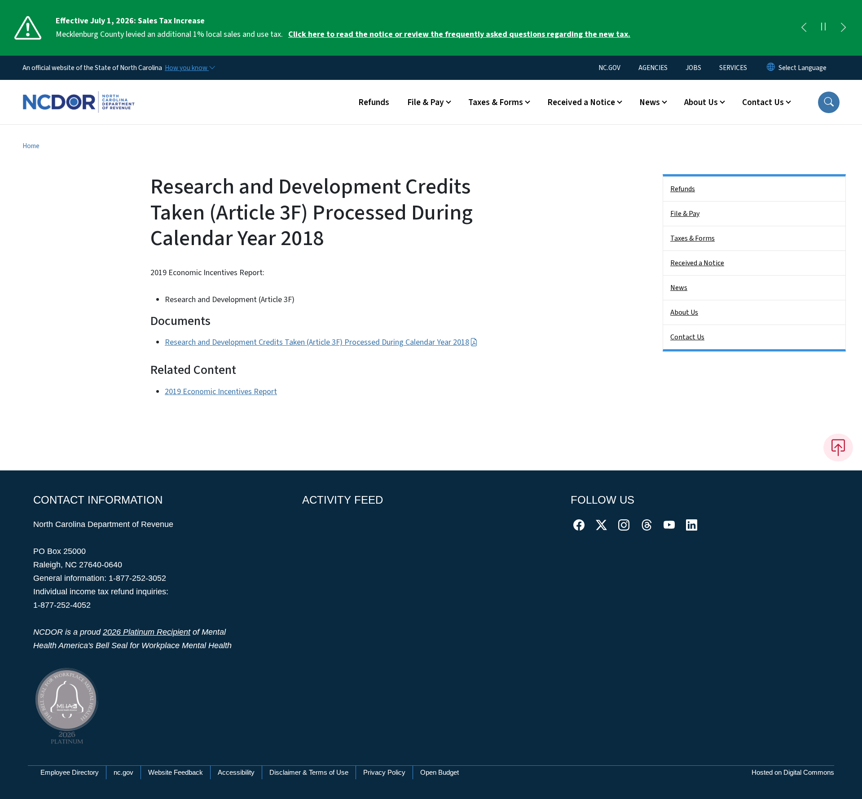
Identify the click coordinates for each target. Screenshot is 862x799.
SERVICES (733, 68)
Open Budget (439, 772)
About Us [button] (701, 102)
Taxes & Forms (692, 238)
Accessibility (236, 772)
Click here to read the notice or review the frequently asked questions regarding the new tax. (459, 34)
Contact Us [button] (763, 102)
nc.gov (123, 772)
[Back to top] (838, 447)
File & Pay (684, 214)
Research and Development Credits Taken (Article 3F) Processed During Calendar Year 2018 (317, 342)
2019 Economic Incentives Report (221, 391)
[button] (829, 102)
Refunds (373, 102)
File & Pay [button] (425, 102)
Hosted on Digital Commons (793, 772)
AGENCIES (653, 68)
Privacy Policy (384, 772)
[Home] (78, 92)
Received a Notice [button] (581, 102)
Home (31, 146)
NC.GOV (609, 68)
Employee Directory (69, 772)
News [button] (649, 102)
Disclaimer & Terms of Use (308, 772)
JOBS (693, 68)
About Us (684, 312)
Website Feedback (175, 772)
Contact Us (687, 337)
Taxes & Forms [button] (495, 102)
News (678, 288)
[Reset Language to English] (771, 68)
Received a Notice (697, 263)
